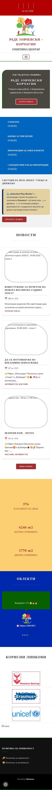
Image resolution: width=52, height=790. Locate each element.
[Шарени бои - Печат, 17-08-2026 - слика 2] (26, 412)
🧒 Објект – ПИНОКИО (36, 626)
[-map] (31, 5)
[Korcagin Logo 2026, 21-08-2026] (26, 26)
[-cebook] (21, 5)
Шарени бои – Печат (19, 433)
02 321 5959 (27, 11)
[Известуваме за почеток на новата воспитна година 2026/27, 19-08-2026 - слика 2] (26, 266)
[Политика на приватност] (5, 784)
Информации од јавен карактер (27, 150)
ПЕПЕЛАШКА (26, 101)
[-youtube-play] (26, 5)
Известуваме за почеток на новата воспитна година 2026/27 (25, 290)
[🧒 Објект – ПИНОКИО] (37, 618)
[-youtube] (26, 784)
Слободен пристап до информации (28, 164)
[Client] (26, 679)
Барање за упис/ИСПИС (21, 136)
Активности (11, 384)
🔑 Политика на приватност (15, 758)
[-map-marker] (30, 784)
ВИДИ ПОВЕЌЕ (26, 466)
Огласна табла (12, 311)
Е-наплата (14, 121)
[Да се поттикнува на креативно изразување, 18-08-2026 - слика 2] (26, 339)
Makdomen (30, 779)
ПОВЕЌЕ (13, 126)
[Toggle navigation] (26, 57)
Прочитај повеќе (14, 219)
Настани (23, 384)
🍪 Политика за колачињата (15, 762)
